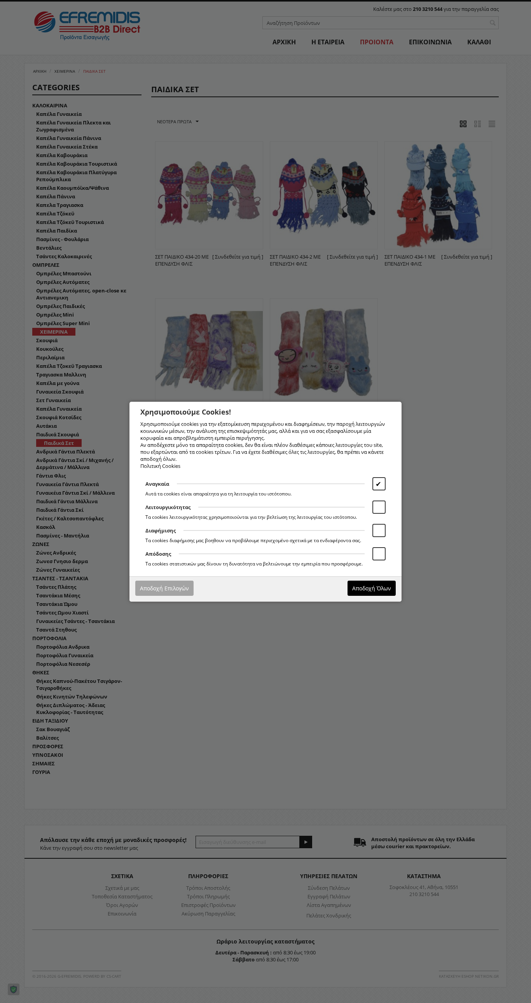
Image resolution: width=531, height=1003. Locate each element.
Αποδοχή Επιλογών (164, 588)
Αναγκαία (157, 483)
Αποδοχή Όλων (371, 588)
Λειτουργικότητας (167, 507)
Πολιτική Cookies (160, 465)
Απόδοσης (158, 553)
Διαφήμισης (160, 530)
